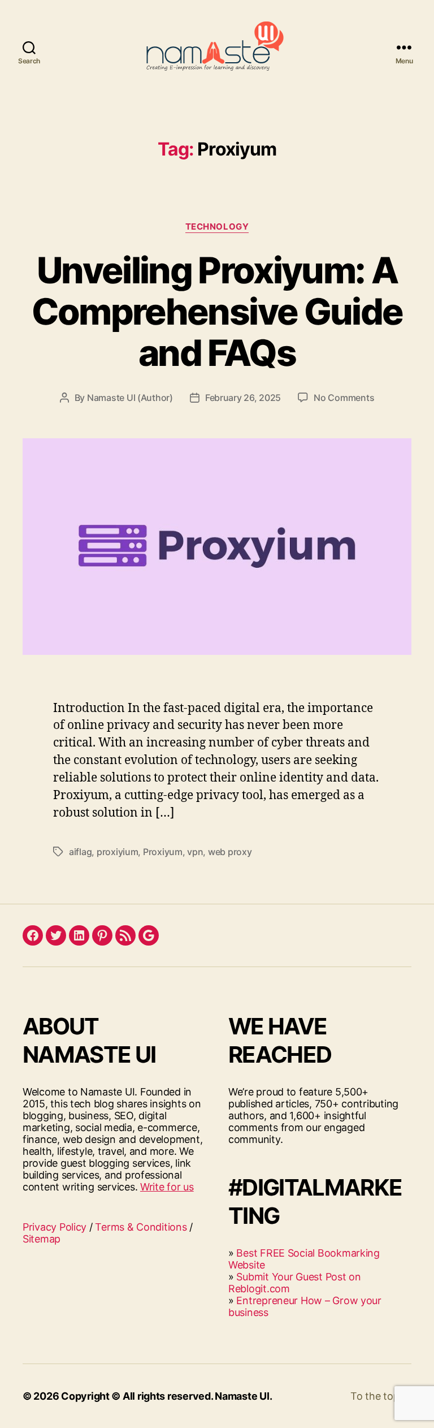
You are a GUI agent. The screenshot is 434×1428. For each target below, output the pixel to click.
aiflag (80, 851)
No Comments (344, 397)
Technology (217, 227)
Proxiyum (163, 851)
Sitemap (41, 1239)
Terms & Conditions (140, 1227)
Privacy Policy (54, 1227)
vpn (195, 851)
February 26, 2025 (243, 397)
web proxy (230, 851)
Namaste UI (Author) (130, 397)
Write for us (167, 1187)
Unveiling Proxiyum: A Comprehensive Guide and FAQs (217, 311)
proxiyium (117, 851)
